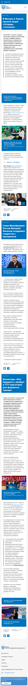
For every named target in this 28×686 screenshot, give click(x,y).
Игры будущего (15, 630)
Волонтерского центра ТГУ (11, 459)
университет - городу (9, 209)
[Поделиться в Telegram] (8, 215)
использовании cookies (18, 679)
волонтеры (6, 629)
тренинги (5, 631)
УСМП (20, 629)
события (15, 208)
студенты (5, 210)
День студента (7, 208)
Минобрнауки (7, 363)
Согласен (6, 683)
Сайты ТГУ (7, 2)
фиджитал (15, 548)
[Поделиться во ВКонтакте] (4, 215)
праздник (13, 364)
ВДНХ (12, 210)
